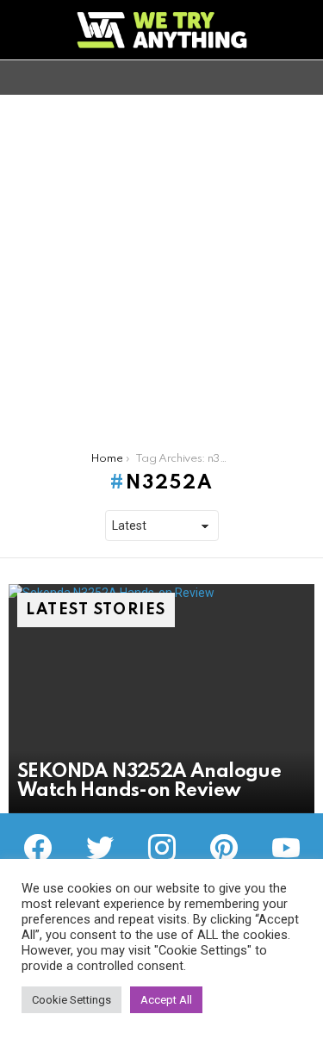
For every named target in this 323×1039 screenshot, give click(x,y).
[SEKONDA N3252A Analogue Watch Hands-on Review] (161, 698)
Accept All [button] (166, 999)
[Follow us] (274, 77)
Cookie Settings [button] (71, 999)
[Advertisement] (161, 264)
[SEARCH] (304, 77)
